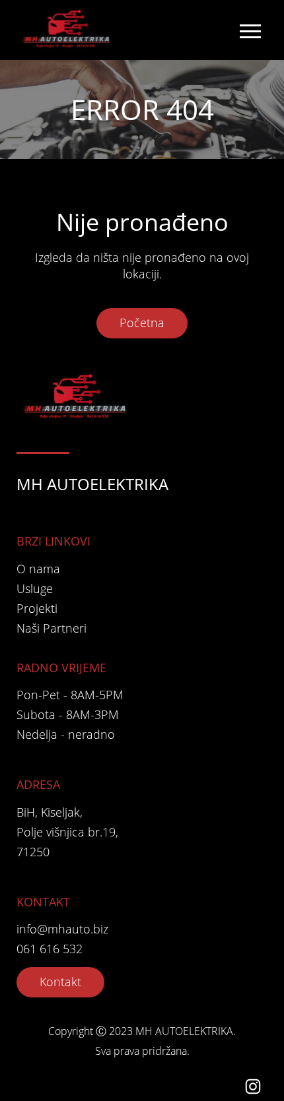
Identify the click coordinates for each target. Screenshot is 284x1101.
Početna (142, 322)
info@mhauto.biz (62, 929)
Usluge (35, 588)
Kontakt (60, 982)
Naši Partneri (52, 628)
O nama (38, 569)
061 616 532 (50, 949)
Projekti (37, 608)
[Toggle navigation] (249, 30)
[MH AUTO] (67, 30)
